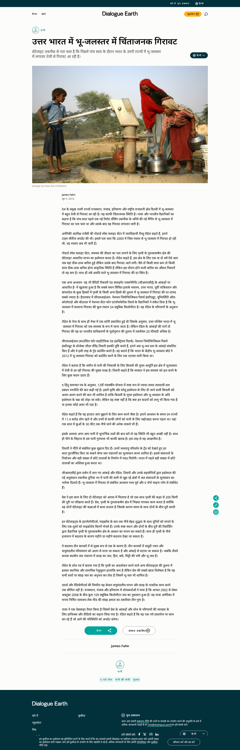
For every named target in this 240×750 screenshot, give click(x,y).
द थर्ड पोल (106, 679)
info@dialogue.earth (160, 724)
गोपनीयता (141, 742)
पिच (34, 730)
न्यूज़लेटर (191, 13)
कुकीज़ (81, 716)
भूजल (136, 679)
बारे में (173, 3)
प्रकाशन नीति (143, 721)
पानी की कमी (122, 679)
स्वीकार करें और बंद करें (184, 742)
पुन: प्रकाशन (183, 3)
